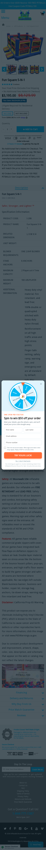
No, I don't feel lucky (23, 461)
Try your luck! (23, 455)
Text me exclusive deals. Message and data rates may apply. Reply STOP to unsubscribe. (23, 449)
